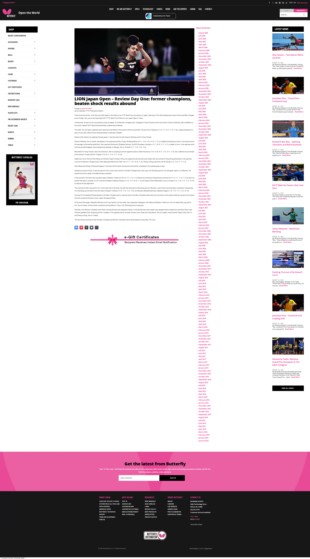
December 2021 (205, 196)
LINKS (147, 506)
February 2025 (204, 85)
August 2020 (203, 243)
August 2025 (203, 68)
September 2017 (205, 345)
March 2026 (203, 47)
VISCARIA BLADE (128, 506)
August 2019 (203, 278)
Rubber (11, 138)
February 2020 (204, 260)
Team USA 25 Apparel (107, 517)
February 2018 (204, 330)
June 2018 (202, 318)
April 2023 (202, 149)
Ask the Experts (180, 9)
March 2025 (203, 82)
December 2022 (205, 161)
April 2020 (202, 254)
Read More (298, 68)
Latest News (281, 29)
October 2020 (204, 237)
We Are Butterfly (124, 9)
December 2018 (205, 301)
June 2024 (202, 109)
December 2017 (205, 336)
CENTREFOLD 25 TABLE (130, 509)
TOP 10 (124, 501)
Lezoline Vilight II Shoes (109, 501)
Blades (11, 61)
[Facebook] (269, 2)
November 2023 (205, 129)
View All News (288, 388)
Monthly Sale (14, 100)
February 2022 (204, 190)
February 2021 (204, 225)
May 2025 (202, 77)
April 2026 (202, 44)
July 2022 (202, 176)
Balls (10, 55)
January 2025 (204, 88)
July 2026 (202, 36)
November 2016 (205, 374)
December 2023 (205, 126)
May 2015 (202, 426)
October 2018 (204, 307)
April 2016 (202, 394)
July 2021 (202, 211)
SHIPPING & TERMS (174, 514)
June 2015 (202, 423)
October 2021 (204, 202)
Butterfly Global (196, 524)
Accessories (13, 42)
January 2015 (204, 438)
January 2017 (204, 368)
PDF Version (21, 202)
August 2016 (203, 382)
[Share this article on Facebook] (76, 227)
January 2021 (204, 228)
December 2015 (205, 406)
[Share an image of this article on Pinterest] (81, 227)
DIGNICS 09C (126, 504)
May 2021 (202, 216)
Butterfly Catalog (22, 157)
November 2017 (205, 339)
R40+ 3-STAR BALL (128, 514)
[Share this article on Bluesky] (96, 227)
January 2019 (204, 298)
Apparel (11, 48)
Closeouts (12, 68)
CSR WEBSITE (172, 506)
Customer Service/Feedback (200, 512)
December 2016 (205, 371)
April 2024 (202, 114)
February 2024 (204, 120)
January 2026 (204, 53)
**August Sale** (8, 3)
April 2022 (202, 184)
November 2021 (205, 199)
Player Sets (12, 113)
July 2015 (202, 420)
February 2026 (204, 50)
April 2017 (202, 359)
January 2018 (204, 333)
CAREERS (171, 504)
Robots (11, 132)
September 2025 (205, 65)
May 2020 (202, 251)
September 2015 (205, 414)
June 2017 (202, 353)
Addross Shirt (105, 509)
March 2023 (203, 152)
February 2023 (204, 155)
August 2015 (203, 417)
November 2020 (205, 234)
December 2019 (205, 266)
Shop (111, 9)
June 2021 (202, 213)
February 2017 (204, 365)
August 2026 (203, 33)
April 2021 (202, 219)
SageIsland (208, 548)
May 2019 (202, 286)
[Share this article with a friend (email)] (91, 227)
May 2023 (202, 146)
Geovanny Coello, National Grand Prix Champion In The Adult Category (286, 362)
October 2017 (204, 342)
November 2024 (205, 94)
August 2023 (203, 138)
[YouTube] (276, 2)
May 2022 (202, 181)
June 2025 (202, 74)
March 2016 (203, 397)
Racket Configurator (17, 35)
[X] (272, 2)
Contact (208, 9)
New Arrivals (13, 106)
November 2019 (205, 269)
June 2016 (202, 388)
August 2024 (203, 103)
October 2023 (204, 132)
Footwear (12, 80)
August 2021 (203, 208)
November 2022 (205, 164)
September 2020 (205, 240)
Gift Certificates (15, 87)
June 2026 (202, 39)
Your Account (302, 3)
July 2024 (202, 106)
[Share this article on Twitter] (86, 227)
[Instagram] (283, 2)
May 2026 (202, 42)
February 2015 (204, 435)
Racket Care (13, 125)
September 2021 (205, 205)
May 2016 (202, 391)
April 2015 (202, 429)
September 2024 (205, 100)
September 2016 (205, 379)
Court (10, 74)
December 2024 (205, 91)
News (168, 9)
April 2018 (202, 324)
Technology (148, 9)
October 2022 (204, 167)
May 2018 (202, 321)
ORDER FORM (172, 509)
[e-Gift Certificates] (134, 240)
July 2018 (202, 315)
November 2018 (205, 304)
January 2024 (204, 123)
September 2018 (205, 310)
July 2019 (202, 280)
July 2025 (202, 71)
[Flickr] (279, 2)
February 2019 (204, 295)
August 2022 (203, 173)
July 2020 (202, 245)
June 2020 (202, 248)
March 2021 (203, 222)
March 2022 (203, 187)
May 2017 (202, 356)
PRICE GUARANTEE (174, 512)
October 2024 (204, 97)
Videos (159, 9)
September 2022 (205, 170)
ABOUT (170, 501)
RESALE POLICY (150, 509)
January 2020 (204, 263)
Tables (10, 145)
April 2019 (202, 289)
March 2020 (203, 257)
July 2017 (202, 350)
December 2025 (205, 56)
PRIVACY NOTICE (151, 517)
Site (286, 11)
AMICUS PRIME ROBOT (130, 512)
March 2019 (203, 292)
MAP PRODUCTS (150, 512)
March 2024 (203, 117)
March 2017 (203, 362)
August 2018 (203, 312)
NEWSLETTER (149, 514)
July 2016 (202, 385)
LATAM (192, 9)
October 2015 (204, 412)
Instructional (14, 93)
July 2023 (202, 141)
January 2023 (204, 158)
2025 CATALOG (150, 504)
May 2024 (202, 111)
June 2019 (202, 283)
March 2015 (203, 432)
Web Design (193, 548)
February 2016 (204, 400)
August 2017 (203, 347)
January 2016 (204, 403)
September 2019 (205, 275)
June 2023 (202, 144)
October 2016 (204, 377)
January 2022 (204, 193)
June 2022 (202, 178)
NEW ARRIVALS (150, 501)
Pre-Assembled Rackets (17, 119)
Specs (137, 9)
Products (301, 11)
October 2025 (204, 62)
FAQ (200, 9)
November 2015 (205, 409)
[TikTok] (286, 2)
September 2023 (205, 135)
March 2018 (203, 327)
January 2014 (204, 441)
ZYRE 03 (102, 520)
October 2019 (204, 272)
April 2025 (202, 79)
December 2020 (205, 231)
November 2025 (205, 59)
